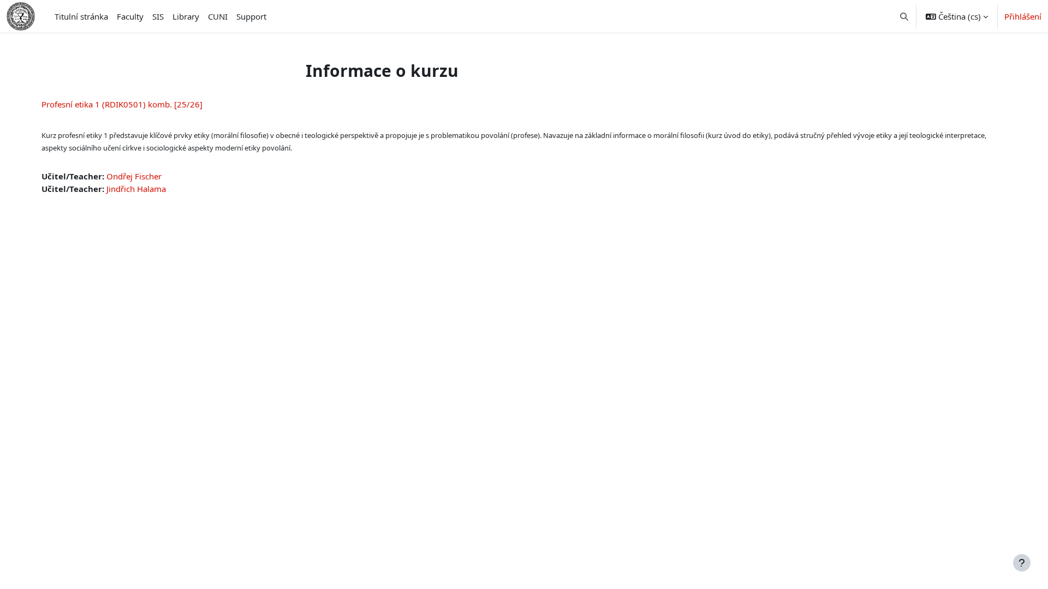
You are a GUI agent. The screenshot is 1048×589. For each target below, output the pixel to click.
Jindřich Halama (136, 188)
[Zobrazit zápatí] (1022, 563)
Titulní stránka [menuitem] (81, 16)
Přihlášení (1022, 16)
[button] (904, 16)
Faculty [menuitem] (130, 16)
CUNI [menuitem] (218, 16)
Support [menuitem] (251, 16)
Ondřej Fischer (134, 176)
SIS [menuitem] (158, 16)
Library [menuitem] (185, 16)
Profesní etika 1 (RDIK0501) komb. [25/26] (122, 104)
